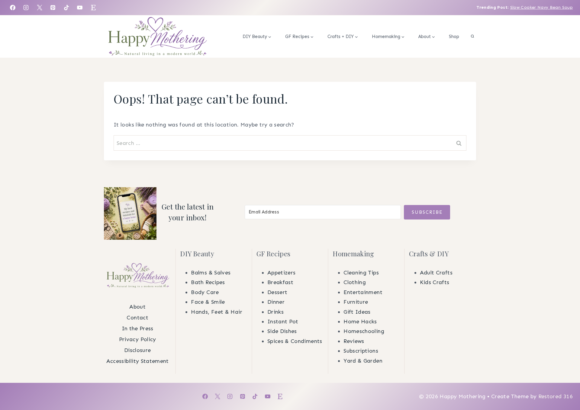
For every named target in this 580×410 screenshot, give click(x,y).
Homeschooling (363, 331)
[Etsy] (93, 7)
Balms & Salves (210, 272)
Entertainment (362, 292)
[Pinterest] (52, 7)
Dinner (276, 302)
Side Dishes (282, 331)
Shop (454, 36)
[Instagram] (26, 7)
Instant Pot (282, 321)
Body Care (205, 292)
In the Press (137, 328)
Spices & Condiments (294, 341)
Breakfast (280, 282)
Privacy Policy (137, 339)
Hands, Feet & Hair (216, 312)
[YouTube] (79, 7)
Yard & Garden (362, 360)
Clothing (354, 282)
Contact (137, 317)
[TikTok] (66, 7)
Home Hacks (360, 321)
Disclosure (137, 350)
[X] (39, 7)
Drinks (275, 312)
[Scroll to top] (565, 311)
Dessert (277, 292)
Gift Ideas (357, 312)
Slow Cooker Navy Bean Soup (541, 7)
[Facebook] (12, 7)
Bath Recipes (208, 282)
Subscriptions (360, 351)
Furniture (355, 302)
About (137, 306)
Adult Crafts (436, 272)
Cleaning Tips (361, 272)
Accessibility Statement (137, 361)
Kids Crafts (435, 282)
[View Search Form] (472, 36)
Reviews (353, 341)
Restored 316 (555, 396)
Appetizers (281, 272)
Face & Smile (208, 302)
